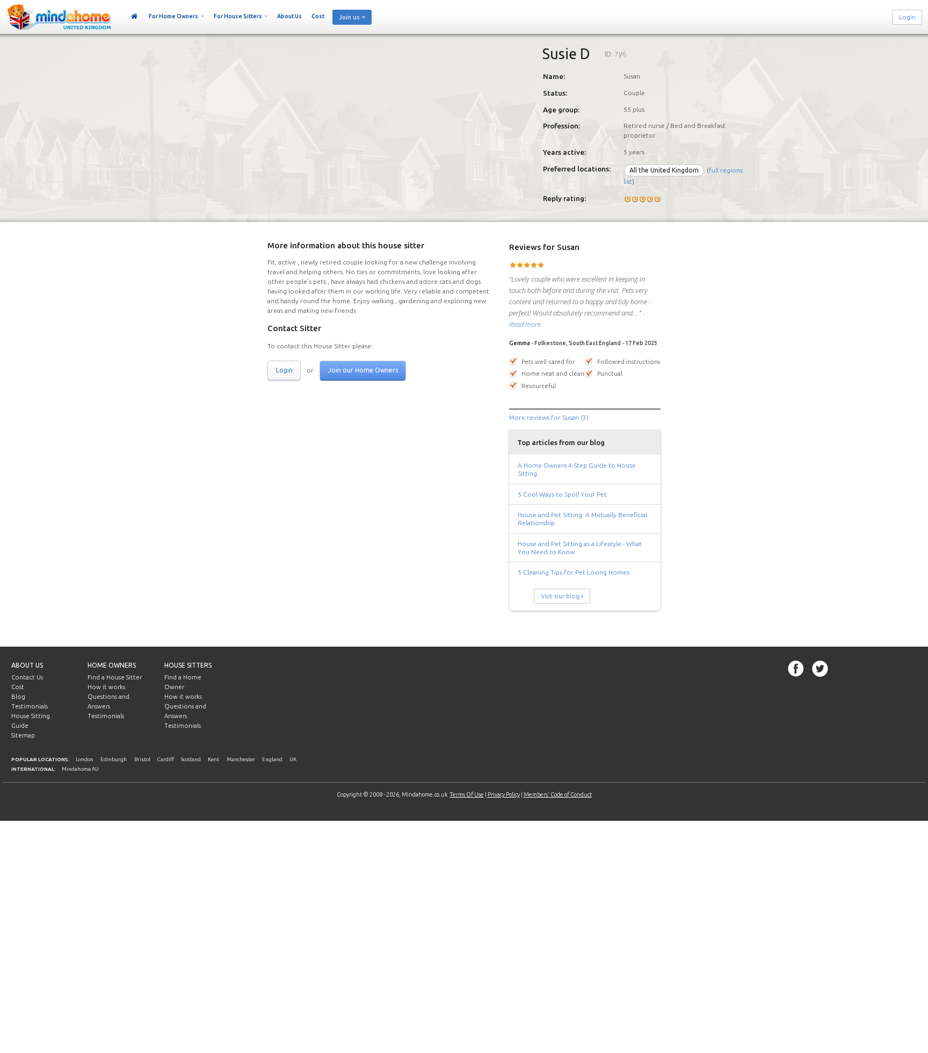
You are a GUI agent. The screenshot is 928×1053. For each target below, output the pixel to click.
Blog (18, 696)
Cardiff (165, 759)
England (272, 759)
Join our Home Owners (363, 370)
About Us (289, 16)
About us (27, 665)
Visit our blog (560, 596)
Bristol (142, 759)
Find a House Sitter (115, 677)
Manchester (241, 759)
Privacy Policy (504, 794)
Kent (213, 759)
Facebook (796, 669)
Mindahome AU (80, 769)
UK (292, 759)
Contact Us (27, 677)
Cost (317, 16)
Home (134, 16)
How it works (106, 687)
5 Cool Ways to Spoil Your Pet (562, 494)
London (84, 759)
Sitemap (23, 735)
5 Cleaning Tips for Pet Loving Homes (573, 572)
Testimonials (29, 706)
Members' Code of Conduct (558, 794)
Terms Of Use (467, 794)
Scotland (191, 759)
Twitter (820, 669)
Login (907, 17)
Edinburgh (113, 759)
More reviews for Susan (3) (549, 417)
